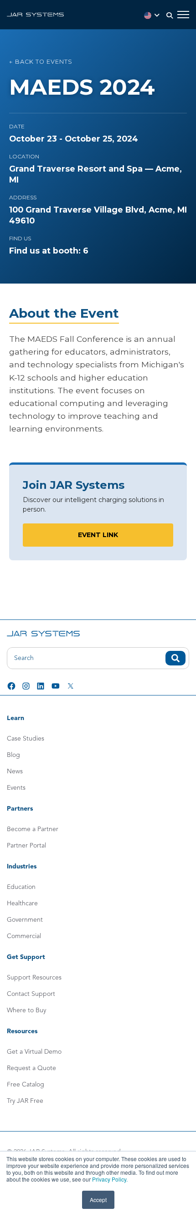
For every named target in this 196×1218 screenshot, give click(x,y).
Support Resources (34, 977)
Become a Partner (32, 829)
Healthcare (22, 903)
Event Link (98, 535)
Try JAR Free (25, 1101)
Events (16, 788)
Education (21, 887)
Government (25, 920)
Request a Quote (31, 1068)
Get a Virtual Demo (34, 1052)
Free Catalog (25, 1084)
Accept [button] (98, 1199)
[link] (35, 14)
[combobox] (98, 658)
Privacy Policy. (110, 1179)
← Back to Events (40, 61)
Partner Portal (26, 845)
